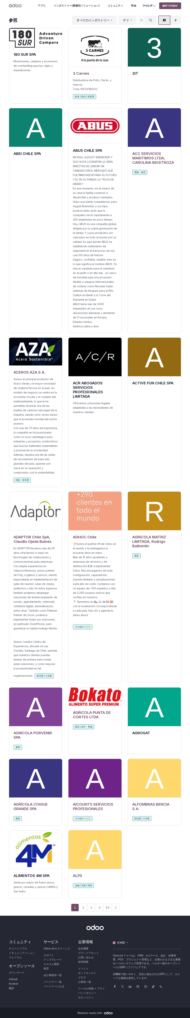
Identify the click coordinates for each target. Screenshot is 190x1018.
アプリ (42, 5)
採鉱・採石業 (22, 480)
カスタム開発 (51, 964)
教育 (46, 968)
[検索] (151, 20)
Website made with (90, 1012)
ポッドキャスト (87, 972)
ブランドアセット (88, 952)
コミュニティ (115, 5)
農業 (136, 555)
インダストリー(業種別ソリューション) (77, 5)
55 (108, 907)
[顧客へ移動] (95, 47)
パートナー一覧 (53, 981)
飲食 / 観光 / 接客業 (84, 96)
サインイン (148, 5)
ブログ (82, 977)
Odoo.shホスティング (57, 948)
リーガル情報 (86, 988)
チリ (126, 20)
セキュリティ (86, 997)
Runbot (13, 983)
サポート (49, 955)
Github (13, 979)
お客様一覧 (84, 981)
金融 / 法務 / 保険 (83, 885)
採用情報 (83, 961)
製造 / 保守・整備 (83, 726)
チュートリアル (18, 948)
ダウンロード (16, 972)
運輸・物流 (139, 172)
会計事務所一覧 (53, 975)
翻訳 (11, 988)
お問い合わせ (86, 957)
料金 (133, 5)
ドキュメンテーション (22, 952)
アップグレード (53, 959)
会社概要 (83, 948)
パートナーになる (54, 986)
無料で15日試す (170, 5)
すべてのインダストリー (93, 20)
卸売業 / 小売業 (44, 675)
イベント (83, 968)
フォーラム (15, 957)
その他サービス (83, 626)
